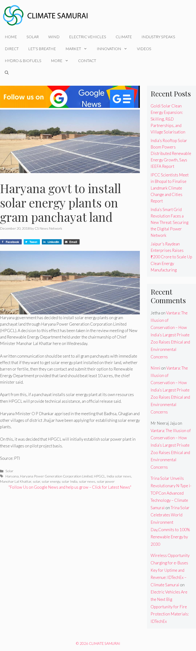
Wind (54, 36)
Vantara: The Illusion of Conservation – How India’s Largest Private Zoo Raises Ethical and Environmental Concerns (170, 334)
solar (36, 481)
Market (73, 48)
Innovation (109, 48)
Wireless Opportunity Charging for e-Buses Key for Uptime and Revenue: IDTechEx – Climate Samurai (170, 570)
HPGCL (99, 476)
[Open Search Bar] (6, 73)
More (56, 60)
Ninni (155, 367)
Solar (33, 36)
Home (11, 36)
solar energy (51, 481)
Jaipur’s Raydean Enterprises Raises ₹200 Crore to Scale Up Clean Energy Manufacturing (171, 256)
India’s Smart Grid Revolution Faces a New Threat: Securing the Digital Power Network (169, 222)
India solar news (119, 476)
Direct (12, 48)
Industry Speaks (158, 36)
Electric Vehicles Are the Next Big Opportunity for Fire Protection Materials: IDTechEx (170, 606)
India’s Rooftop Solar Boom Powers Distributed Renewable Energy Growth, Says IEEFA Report (171, 153)
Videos (144, 48)
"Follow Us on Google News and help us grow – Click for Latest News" (70, 487)
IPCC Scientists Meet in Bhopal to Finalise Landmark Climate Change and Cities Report (170, 187)
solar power (106, 481)
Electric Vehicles (87, 36)
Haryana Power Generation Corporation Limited (56, 476)
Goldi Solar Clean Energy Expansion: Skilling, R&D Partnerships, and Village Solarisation (168, 118)
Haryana (12, 476)
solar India (69, 481)
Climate (124, 36)
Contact (87, 60)
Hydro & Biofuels (23, 60)
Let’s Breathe (42, 48)
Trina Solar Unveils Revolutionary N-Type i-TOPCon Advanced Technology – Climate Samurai (171, 493)
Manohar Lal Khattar (15, 481)
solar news (87, 481)
